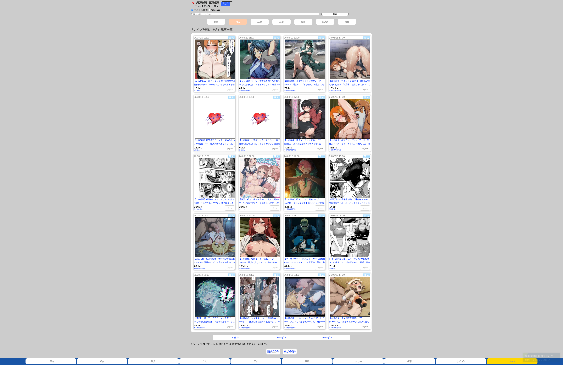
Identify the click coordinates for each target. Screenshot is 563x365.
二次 (204, 361)
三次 (256, 361)
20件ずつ (236, 337)
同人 (153, 361)
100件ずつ (327, 337)
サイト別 (461, 361)
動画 (307, 361)
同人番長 (197, 90)
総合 (102, 361)
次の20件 (290, 351)
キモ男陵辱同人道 (245, 90)
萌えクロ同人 (198, 209)
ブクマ (512, 361)
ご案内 (51, 361)
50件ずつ (281, 337)
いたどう (242, 209)
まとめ (358, 361)
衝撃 (409, 361)
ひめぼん (197, 150)
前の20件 (273, 351)
